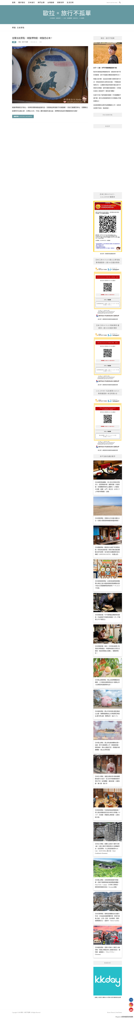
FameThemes (119, 1012)
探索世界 (60, 2)
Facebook (108, 115)
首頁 (13, 2)
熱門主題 (41, 2)
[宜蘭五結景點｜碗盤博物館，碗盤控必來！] (50, 74)
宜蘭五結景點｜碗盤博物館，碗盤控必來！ (32, 38)
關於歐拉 (21, 2)
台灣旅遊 (50, 2)
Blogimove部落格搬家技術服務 (124, 1017)
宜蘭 (14, 42)
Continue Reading (25, 116)
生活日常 (70, 2)
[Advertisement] (107, 159)
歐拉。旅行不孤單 (67, 13)
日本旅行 (31, 2)
